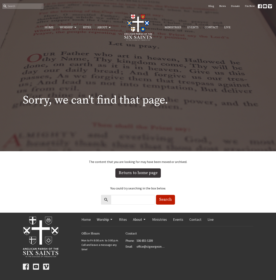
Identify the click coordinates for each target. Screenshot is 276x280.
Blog (211, 6)
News (222, 6)
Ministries (173, 27)
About (102, 27)
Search (165, 199)
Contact (211, 27)
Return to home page (138, 172)
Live (227, 27)
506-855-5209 (145, 241)
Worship (66, 27)
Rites (87, 27)
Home (49, 27)
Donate (235, 6)
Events (193, 27)
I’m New (250, 6)
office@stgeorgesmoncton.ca (151, 246)
